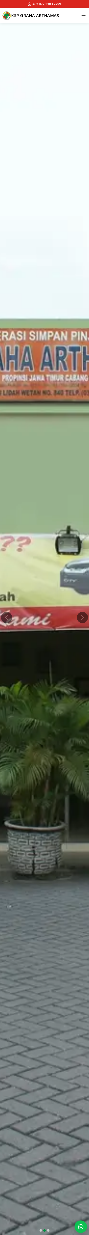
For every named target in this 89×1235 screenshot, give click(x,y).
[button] (6, 617)
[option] (44, 617)
